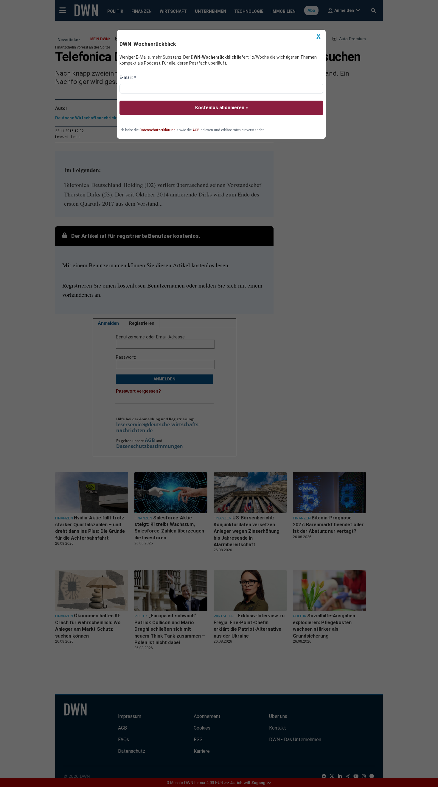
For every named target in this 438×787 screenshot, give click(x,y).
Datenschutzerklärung (157, 130)
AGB (196, 130)
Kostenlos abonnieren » (221, 107)
